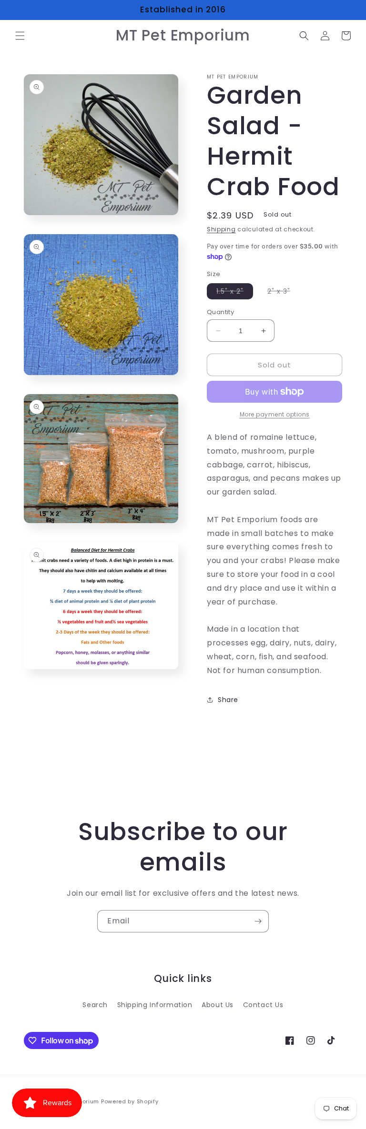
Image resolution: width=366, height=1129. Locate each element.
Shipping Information (155, 1005)
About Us (218, 1005)
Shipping (221, 229)
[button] (20, 35)
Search (95, 1005)
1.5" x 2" (234, 292)
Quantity (220, 312)
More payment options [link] (275, 414)
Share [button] (228, 699)
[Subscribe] (257, 921)
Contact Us (263, 1005)
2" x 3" (283, 292)
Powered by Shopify (130, 1101)
